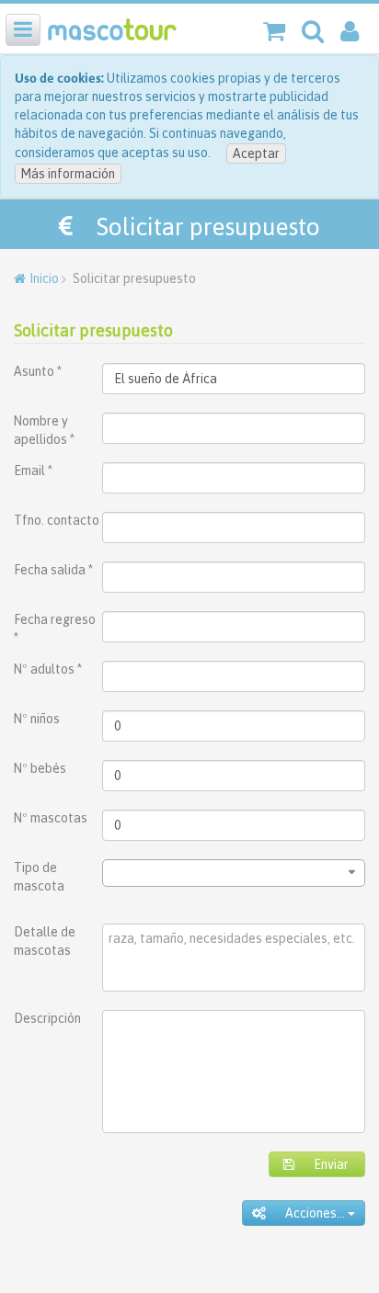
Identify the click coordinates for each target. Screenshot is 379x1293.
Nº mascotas (50, 818)
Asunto (38, 371)
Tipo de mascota (39, 876)
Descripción (47, 1018)
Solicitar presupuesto (93, 330)
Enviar (321, 1164)
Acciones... (307, 1213)
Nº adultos (48, 669)
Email (33, 470)
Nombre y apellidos (44, 430)
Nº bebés (40, 768)
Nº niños (37, 718)
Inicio (44, 278)
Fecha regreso (55, 628)
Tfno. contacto (56, 520)
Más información (68, 173)
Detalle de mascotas (44, 941)
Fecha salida (53, 569)
